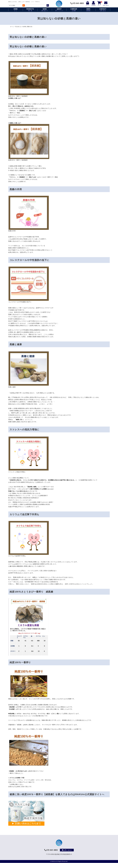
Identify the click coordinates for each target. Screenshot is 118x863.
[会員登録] (94, 2)
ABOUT (59, 9)
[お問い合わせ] (106, 2)
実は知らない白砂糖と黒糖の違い (28, 46)
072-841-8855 (78, 3)
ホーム (12, 26)
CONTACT (102, 9)
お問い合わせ (68, 850)
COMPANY (73, 9)
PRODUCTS (30, 9)
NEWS (88, 9)
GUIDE (44, 9)
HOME (16, 9)
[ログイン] (88, 2)
